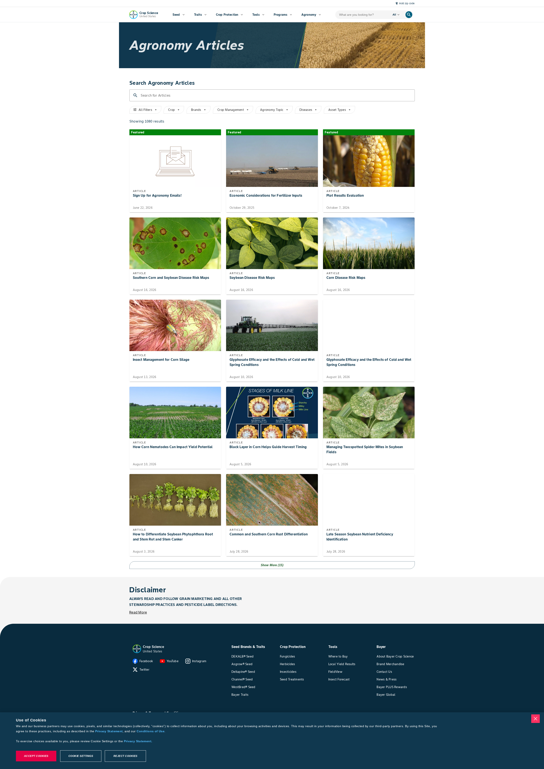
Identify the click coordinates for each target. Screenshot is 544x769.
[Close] (535, 718)
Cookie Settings (80, 756)
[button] (137, 649)
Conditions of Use (150, 731)
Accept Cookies (36, 756)
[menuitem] (178, 14)
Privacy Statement (109, 731)
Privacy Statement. (138, 741)
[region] (272, 740)
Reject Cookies (125, 756)
